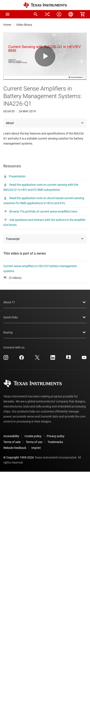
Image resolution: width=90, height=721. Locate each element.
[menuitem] (35, 14)
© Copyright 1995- (18, 457)
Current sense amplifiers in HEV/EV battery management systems (40, 268)
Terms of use (34, 442)
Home (7, 24)
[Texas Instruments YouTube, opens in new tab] (84, 359)
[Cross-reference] (47, 14)
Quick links (10, 317)
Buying (8, 332)
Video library (24, 24)
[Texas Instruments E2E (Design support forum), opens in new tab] (68, 359)
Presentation (17, 176)
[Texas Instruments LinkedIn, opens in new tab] (52, 359)
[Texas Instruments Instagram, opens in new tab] (5, 359)
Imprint (36, 448)
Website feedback (14, 448)
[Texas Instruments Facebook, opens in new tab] (21, 359)
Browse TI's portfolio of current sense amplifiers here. (43, 211)
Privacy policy (55, 436)
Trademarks (55, 442)
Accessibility (11, 436)
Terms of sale (12, 442)
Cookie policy (32, 436)
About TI (9, 302)
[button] (7, 14)
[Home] (45, 5)
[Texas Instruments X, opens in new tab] (37, 359)
